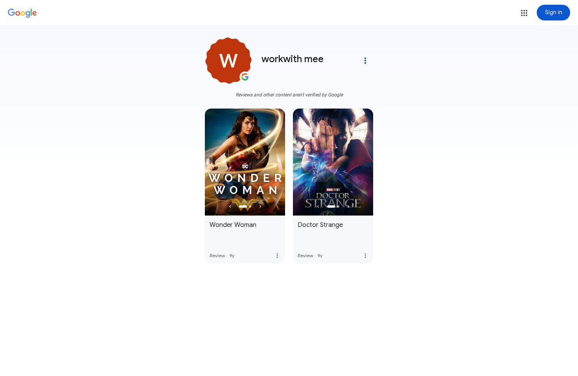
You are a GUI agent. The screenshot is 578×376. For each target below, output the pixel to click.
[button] (524, 13)
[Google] (22, 13)
